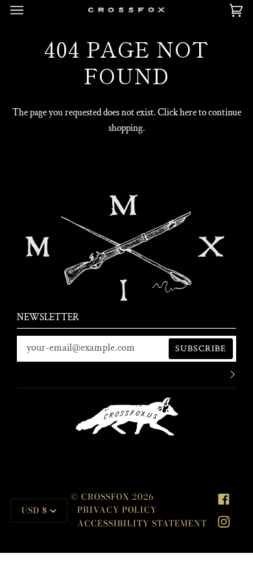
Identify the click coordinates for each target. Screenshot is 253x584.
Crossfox (105, 497)
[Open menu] (29, 10)
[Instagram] (224, 522)
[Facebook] (224, 499)
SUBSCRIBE (200, 349)
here (188, 112)
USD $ (34, 510)
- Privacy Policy (114, 510)
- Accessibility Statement (139, 523)
